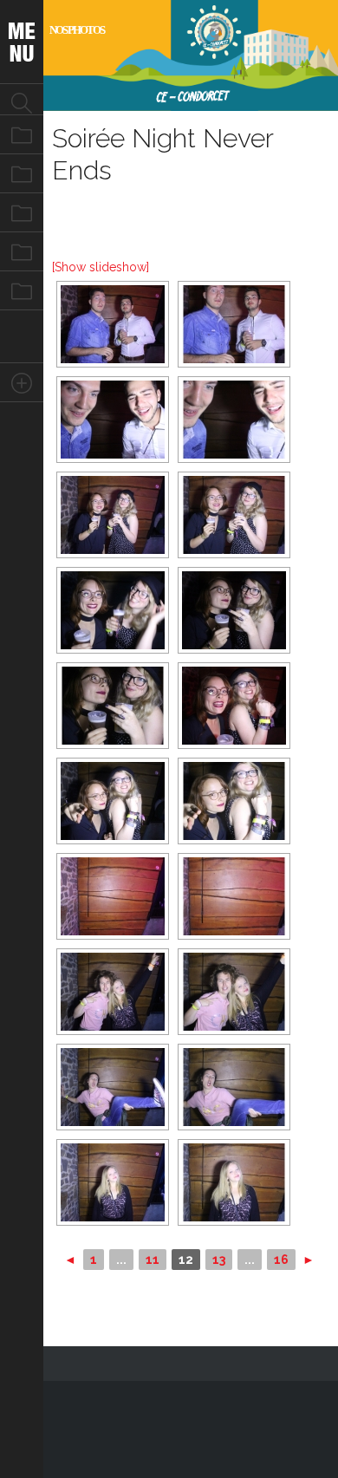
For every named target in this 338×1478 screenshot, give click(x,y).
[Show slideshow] (100, 267)
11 (152, 1259)
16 (281, 1259)
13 (218, 1259)
